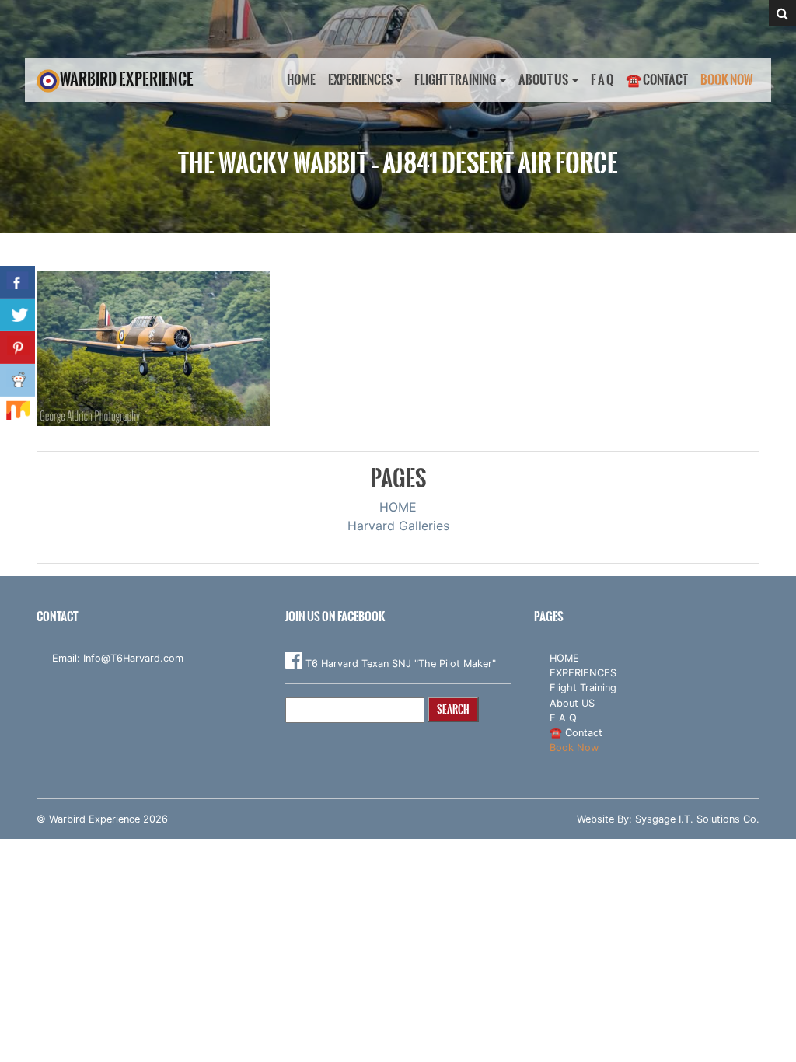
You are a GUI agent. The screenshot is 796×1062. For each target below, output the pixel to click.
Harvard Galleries (398, 525)
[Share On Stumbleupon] (17, 413)
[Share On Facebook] (17, 282)
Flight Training (455, 80)
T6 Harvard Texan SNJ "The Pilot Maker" (399, 663)
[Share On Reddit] (17, 380)
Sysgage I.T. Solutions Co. (697, 819)
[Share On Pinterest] (17, 347)
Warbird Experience (127, 79)
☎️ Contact (657, 80)
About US (543, 80)
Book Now (726, 80)
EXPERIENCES (360, 80)
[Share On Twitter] (17, 315)
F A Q (602, 80)
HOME (301, 80)
